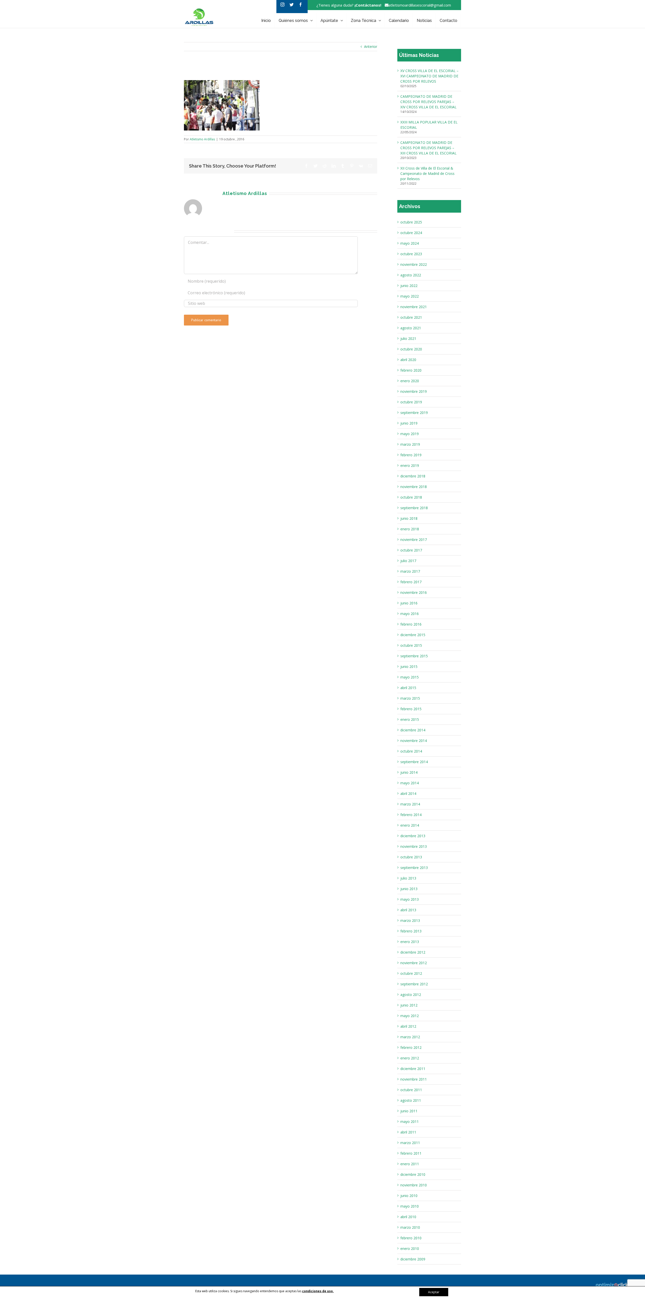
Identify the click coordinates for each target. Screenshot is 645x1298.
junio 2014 (408, 772)
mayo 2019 (409, 433)
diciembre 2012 (412, 952)
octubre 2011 (411, 1089)
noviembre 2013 (413, 846)
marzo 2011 (410, 1142)
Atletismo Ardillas (202, 139)
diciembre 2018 (412, 476)
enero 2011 (409, 1163)
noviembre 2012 (413, 962)
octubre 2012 (411, 973)
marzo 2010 (410, 1227)
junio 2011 (408, 1111)
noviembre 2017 (413, 539)
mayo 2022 (409, 296)
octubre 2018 (411, 497)
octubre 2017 (411, 550)
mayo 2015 (409, 677)
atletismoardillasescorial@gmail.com (420, 5)
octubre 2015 (411, 645)
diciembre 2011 (412, 1068)
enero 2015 (409, 719)
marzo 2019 (410, 444)
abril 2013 (408, 909)
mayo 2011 (409, 1121)
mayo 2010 (409, 1206)
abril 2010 (408, 1216)
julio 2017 (408, 560)
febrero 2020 (411, 370)
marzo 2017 (410, 571)
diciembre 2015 (412, 634)
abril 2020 (408, 359)
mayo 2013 (409, 899)
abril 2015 (408, 687)
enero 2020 (409, 380)
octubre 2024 (411, 232)
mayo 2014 (409, 783)
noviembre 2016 (413, 592)
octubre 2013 (411, 857)
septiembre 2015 (414, 656)
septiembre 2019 (414, 412)
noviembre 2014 (413, 740)
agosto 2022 (410, 275)
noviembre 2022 (413, 264)
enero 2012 (409, 1058)
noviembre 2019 (413, 391)
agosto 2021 (410, 328)
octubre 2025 (411, 222)
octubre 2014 (411, 751)
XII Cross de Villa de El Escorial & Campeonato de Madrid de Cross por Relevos (427, 173)
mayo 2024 (409, 243)
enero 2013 (409, 941)
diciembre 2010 (412, 1174)
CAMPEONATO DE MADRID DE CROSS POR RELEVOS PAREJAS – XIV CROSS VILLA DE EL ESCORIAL (428, 101)
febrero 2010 (411, 1238)
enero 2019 (409, 465)
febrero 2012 (411, 1047)
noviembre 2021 (413, 306)
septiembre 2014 (414, 761)
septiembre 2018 (414, 507)
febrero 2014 (411, 814)
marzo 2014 (410, 804)
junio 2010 (408, 1195)
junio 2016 (408, 603)
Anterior (370, 46)
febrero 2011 (411, 1153)
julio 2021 (408, 338)
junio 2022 (408, 285)
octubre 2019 (411, 402)
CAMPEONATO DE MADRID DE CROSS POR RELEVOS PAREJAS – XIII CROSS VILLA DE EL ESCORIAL (428, 147)
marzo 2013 (410, 920)
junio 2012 (408, 1005)
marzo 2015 (410, 698)
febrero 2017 (411, 581)
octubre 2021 (411, 317)
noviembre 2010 (413, 1185)
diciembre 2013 (412, 835)
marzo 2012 (410, 1036)
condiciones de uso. (318, 1291)
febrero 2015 (411, 708)
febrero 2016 (411, 624)
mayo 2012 (409, 1015)
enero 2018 (409, 529)
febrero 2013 (411, 931)
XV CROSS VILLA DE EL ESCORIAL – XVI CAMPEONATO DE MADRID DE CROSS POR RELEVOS (429, 76)
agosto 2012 (410, 994)
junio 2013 (408, 888)
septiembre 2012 (414, 984)
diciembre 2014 (412, 730)
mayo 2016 (409, 613)
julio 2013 (408, 878)
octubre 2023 (411, 253)
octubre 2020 (411, 349)
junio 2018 (408, 518)
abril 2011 (408, 1132)
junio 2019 (408, 423)
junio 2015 (408, 666)
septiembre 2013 (414, 867)
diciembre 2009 (412, 1259)
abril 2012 (408, 1026)
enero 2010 (409, 1248)
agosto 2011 (410, 1100)
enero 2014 (409, 825)
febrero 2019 (411, 454)
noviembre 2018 (413, 486)
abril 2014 (408, 793)
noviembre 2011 (413, 1079)
